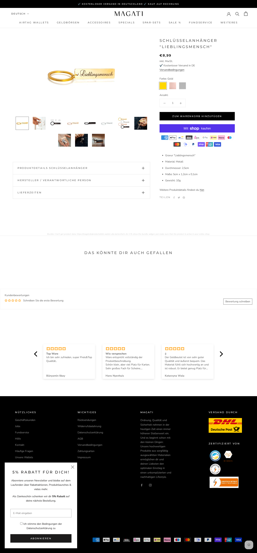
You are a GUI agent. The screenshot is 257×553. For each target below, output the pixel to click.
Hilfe (18, 438)
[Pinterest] (184, 197)
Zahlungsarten (86, 451)
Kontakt (19, 445)
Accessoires (99, 22)
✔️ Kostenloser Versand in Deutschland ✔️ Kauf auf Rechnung (128, 4)
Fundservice (201, 22)
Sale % (175, 22)
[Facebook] (174, 197)
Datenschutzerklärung (39, 528)
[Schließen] (72, 467)
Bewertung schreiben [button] (237, 301)
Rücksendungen (87, 420)
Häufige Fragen (24, 451)
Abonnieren (40, 538)
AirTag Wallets (34, 22)
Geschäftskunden (25, 420)
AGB (80, 438)
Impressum (84, 457)
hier (202, 190)
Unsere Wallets (24, 457)
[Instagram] (150, 485)
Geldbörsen (68, 22)
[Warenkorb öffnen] (246, 13)
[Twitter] (179, 197)
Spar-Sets (152, 22)
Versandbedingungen (172, 70)
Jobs (17, 426)
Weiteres (229, 22)
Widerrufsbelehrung (89, 426)
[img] (69, 348)
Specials (127, 22)
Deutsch (18, 13)
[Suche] (237, 14)
